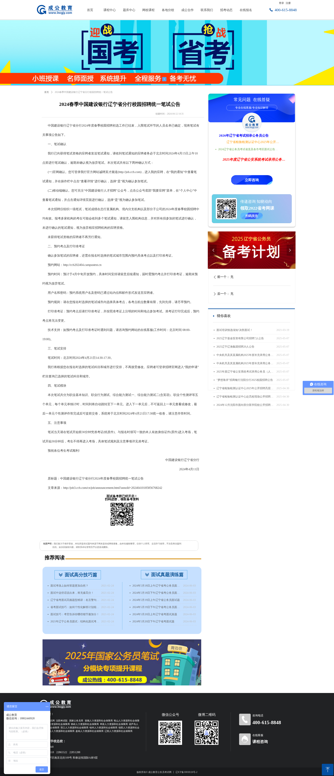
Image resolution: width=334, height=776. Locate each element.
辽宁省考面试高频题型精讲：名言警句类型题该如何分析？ (74, 600)
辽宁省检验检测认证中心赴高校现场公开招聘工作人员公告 (245, 396)
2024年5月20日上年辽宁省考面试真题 (154, 614)
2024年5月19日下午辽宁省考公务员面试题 (156, 607)
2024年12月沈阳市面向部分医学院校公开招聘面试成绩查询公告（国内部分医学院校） (245, 404)
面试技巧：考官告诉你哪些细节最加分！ (74, 614)
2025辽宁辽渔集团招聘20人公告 (235, 346)
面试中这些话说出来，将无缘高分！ (72, 592)
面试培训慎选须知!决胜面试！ (234, 330)
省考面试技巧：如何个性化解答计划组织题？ (74, 607)
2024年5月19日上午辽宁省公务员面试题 (156, 600)
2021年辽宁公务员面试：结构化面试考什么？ (74, 621)
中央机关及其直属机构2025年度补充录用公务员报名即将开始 (245, 355)
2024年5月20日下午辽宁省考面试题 (153, 621)
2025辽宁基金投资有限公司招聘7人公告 (240, 338)
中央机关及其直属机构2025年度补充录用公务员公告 (245, 363)
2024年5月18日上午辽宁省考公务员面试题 (156, 585)
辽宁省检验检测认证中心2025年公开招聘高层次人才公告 (253, 142)
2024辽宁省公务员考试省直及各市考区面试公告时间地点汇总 (249, 149)
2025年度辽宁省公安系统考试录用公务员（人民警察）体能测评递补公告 (245, 371)
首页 (46, 92)
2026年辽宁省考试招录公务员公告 (244, 135)
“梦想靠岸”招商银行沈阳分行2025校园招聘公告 (244, 380)
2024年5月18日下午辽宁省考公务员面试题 (156, 592)
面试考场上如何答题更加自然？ (69, 585)
